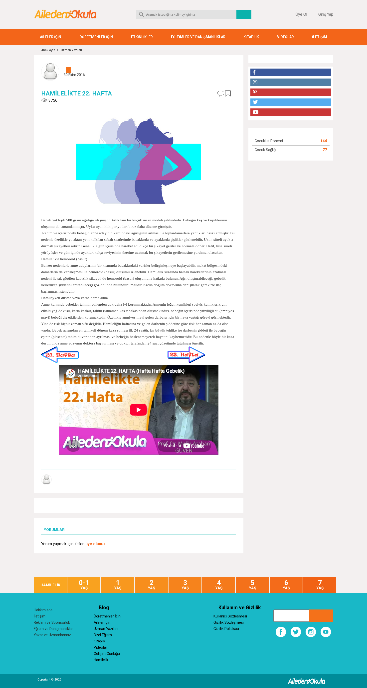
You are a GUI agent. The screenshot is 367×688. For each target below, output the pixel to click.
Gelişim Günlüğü (107, 653)
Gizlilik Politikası (226, 628)
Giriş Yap (325, 14)
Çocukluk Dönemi (269, 141)
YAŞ (84, 585)
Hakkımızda (43, 610)
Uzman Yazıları (71, 50)
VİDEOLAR (285, 37)
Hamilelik (101, 660)
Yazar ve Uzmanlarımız (52, 635)
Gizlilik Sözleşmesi (228, 622)
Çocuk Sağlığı (265, 150)
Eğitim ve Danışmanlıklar (53, 628)
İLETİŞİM (319, 37)
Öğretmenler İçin (107, 616)
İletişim (39, 616)
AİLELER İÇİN (50, 37)
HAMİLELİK (50, 585)
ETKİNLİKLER (142, 37)
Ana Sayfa (48, 50)
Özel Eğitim (103, 635)
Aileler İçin (102, 622)
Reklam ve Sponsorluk (52, 622)
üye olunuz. (96, 543)
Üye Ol (301, 14)
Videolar (100, 647)
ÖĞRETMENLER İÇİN (96, 37)
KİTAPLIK (251, 37)
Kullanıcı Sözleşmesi (230, 616)
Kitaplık (99, 641)
